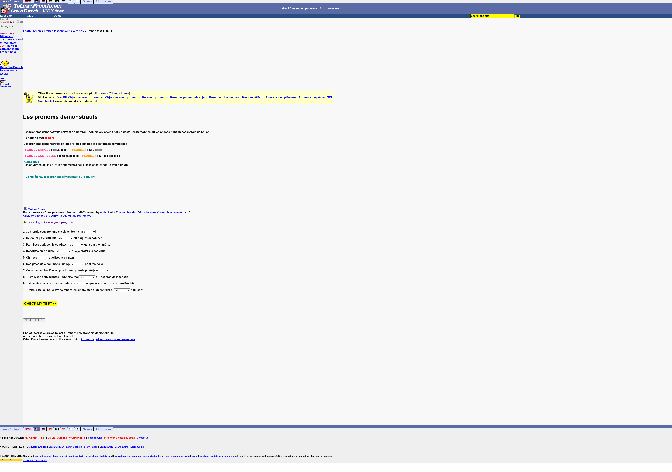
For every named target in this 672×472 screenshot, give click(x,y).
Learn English (39, 447)
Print (2, 82)
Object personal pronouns (122, 97)
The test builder (126, 212)
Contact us (142, 437)
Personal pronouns (155, 97)
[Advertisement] (348, 57)
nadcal (104, 212)
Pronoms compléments (280, 97)
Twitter (32, 209)
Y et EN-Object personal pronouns (80, 97)
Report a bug (5, 86)
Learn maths (121, 447)
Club (30, 15)
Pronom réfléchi (252, 97)
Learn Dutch (106, 447)
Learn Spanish (74, 447)
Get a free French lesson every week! (11, 70)
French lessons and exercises (64, 31)
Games (87, 429)
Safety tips (106, 456)
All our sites (103, 429)
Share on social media (35, 460)
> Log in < (7, 26)
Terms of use (91, 456)
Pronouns (101, 93)
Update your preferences (224, 456)
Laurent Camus (43, 456)
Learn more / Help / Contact (68, 456)
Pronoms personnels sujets (188, 97)
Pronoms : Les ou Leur (224, 97)
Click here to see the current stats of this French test (57, 215)
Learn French (32, 31)
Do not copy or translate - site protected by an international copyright (152, 456)
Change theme (119, 93)
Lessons (6, 15)
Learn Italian (90, 447)
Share (42, 209)
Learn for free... (11, 429)
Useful (58, 15)
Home (2, 78)
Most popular (95, 437)
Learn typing (137, 447)
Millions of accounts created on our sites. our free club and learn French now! (11, 44)
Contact (3, 80)
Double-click (46, 101)
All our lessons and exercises (115, 339)
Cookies (204, 456)
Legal (195, 456)
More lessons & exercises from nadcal (164, 212)
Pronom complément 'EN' (316, 97)
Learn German (56, 447)
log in (39, 222)
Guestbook (4, 84)
